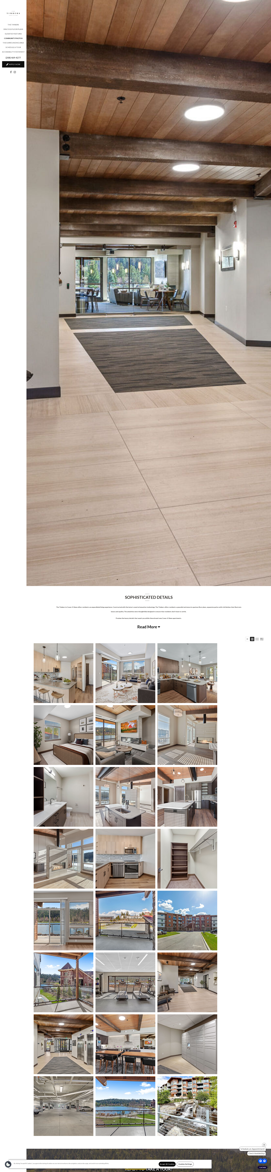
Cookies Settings (185, 1164)
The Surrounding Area (13, 43)
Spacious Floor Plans (13, 29)
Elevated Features (13, 34)
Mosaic (262, 639)
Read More (147, 626)
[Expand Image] (64, 673)
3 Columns (252, 639)
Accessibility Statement (13, 52)
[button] (13, 57)
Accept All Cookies (167, 1164)
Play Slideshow (247, 639)
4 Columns (257, 639)
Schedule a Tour (13, 47)
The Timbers (13, 25)
